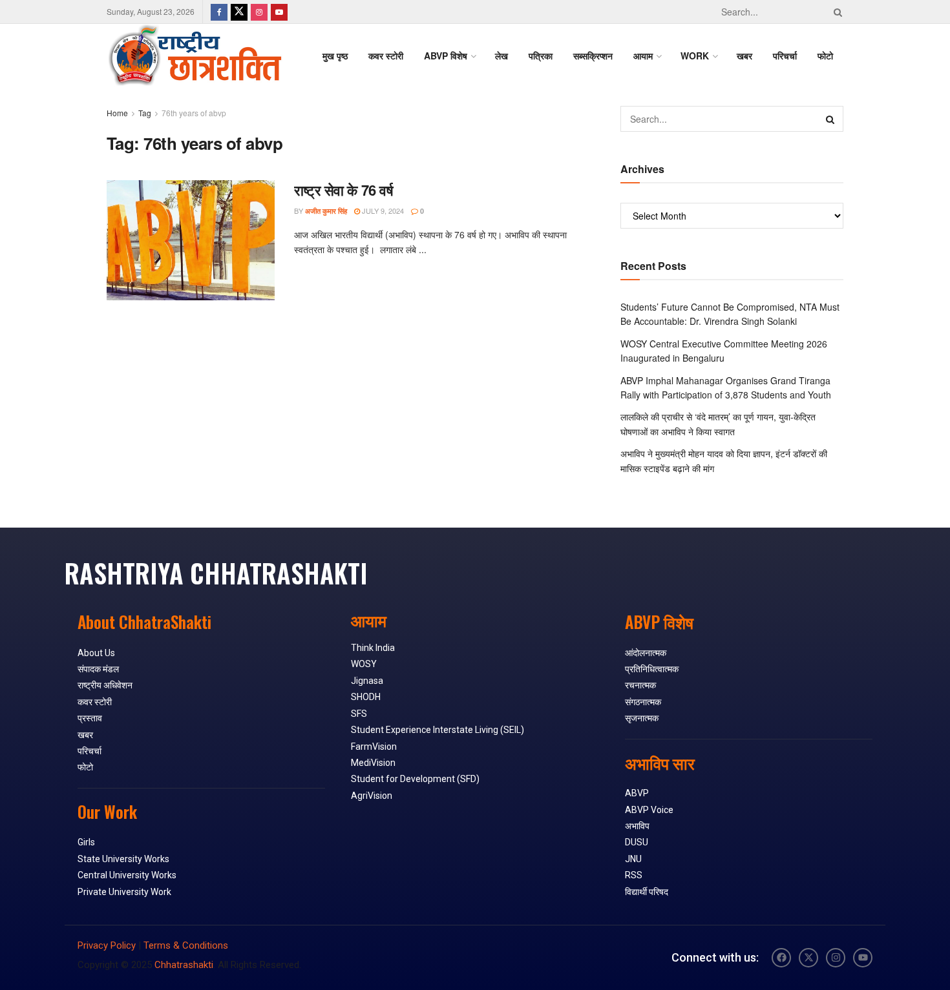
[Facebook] (781, 957)
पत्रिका (541, 55)
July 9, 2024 (382, 210)
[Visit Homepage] (194, 55)
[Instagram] (835, 957)
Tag (144, 112)
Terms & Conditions (185, 945)
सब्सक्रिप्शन (593, 55)
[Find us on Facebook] (219, 11)
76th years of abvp (194, 112)
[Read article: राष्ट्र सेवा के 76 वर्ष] (191, 240)
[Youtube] (862, 957)
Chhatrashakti (183, 965)
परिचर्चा (785, 55)
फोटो (825, 55)
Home (117, 112)
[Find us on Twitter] (239, 11)
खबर (744, 55)
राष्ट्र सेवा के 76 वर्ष (343, 190)
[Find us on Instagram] (259, 11)
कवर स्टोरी (385, 55)
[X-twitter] (808, 957)
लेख (501, 55)
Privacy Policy (107, 945)
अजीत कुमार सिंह (326, 211)
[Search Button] (835, 11)
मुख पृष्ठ (335, 55)
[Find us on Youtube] (279, 11)
